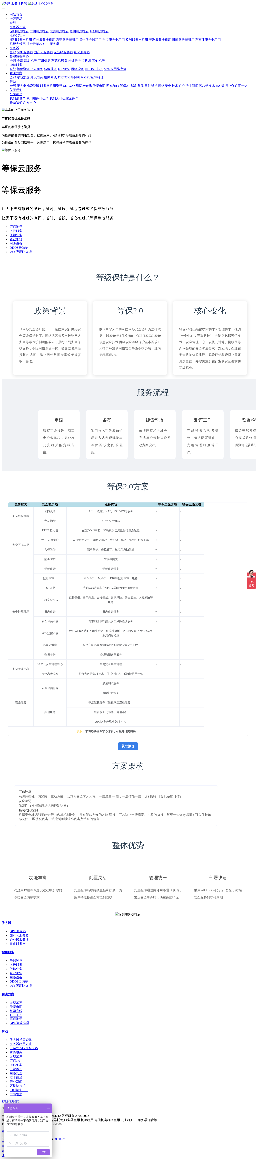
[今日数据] (128, 4)
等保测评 (16, 226)
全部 (13, 23)
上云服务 (16, 231)
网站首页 (16, 14)
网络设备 (16, 243)
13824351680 (10, 1101)
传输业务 (16, 235)
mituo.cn (59, 1138)
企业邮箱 (16, 239)
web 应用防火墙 (21, 252)
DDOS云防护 (19, 247)
